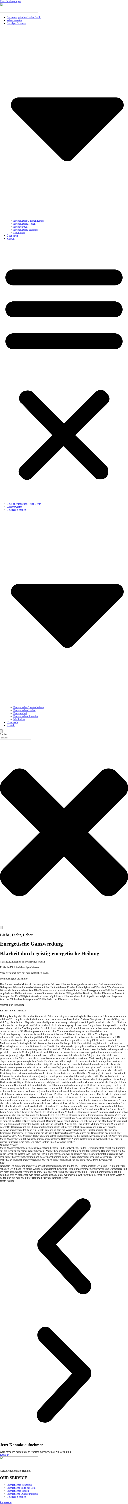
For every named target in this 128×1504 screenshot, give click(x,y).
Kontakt (11, 238)
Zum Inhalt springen (10, 1)
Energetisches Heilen (24, 223)
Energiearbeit (20, 226)
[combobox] (15, 737)
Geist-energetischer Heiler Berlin (24, 17)
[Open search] (1, 731)
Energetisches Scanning (25, 229)
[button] (64, 371)
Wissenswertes (14, 20)
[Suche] (1, 927)
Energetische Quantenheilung (28, 220)
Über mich (12, 235)
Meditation (19, 232)
